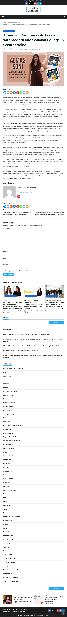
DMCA (25, 609)
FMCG (5, 452)
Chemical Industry (9, 403)
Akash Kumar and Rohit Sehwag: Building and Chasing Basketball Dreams (27, 334)
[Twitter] (8, 92)
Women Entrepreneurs (9, 30)
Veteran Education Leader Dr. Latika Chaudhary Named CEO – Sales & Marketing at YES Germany (33, 304)
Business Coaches (9, 395)
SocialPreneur (8, 535)
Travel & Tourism (9, 562)
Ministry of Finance (9, 490)
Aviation (6, 380)
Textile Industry (8, 551)
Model (5, 494)
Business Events (8, 399)
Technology (7, 547)
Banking (6, 384)
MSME (5, 497)
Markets (6, 486)
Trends (5, 566)
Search (5, 318)
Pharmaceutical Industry (11, 516)
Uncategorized (8, 573)
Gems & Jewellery (9, 456)
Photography (7, 520)
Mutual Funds (7, 505)
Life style (6, 482)
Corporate (6, 410)
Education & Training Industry (13, 425)
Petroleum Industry (9, 513)
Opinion (5, 509)
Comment (6, 228)
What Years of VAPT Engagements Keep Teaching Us (20, 350)
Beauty (5, 387)
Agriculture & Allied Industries (13, 368)
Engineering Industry (10, 437)
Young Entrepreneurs (10, 581)
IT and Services (8, 478)
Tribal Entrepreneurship (11, 570)
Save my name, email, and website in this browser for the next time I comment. (27, 271)
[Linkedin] (14, 92)
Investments (7, 471)
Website (5, 264)
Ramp (5, 528)
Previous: (17, 212)
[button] (3, 17)
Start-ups (6, 543)
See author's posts (26, 192)
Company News (8, 406)
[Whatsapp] (20, 92)
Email (5, 258)
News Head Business (11, 49)
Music (5, 501)
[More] (27, 92)
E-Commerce (7, 418)
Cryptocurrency (8, 414)
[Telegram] (24, 92)
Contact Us (19, 609)
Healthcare (7, 459)
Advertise (11, 609)
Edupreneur (7, 429)
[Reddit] (11, 92)
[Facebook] (4, 92)
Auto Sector (7, 376)
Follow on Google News (18, 611)
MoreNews (39, 615)
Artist (5, 372)
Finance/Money (8, 448)
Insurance (6, 467)
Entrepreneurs (8, 444)
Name (5, 252)
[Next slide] (63, 596)
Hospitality (6, 463)
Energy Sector (8, 433)
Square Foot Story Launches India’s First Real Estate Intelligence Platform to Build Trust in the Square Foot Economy (12, 304)
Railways (6, 524)
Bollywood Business (10, 391)
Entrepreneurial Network (11, 441)
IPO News (6, 475)
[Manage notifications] (63, 613)
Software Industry (9, 539)
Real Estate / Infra (9, 532)
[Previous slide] (60, 596)
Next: (49, 212)
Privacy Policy (6, 611)
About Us (5, 609)
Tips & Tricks (7, 554)
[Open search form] (64, 17)
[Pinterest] (17, 92)
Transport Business (9, 558)
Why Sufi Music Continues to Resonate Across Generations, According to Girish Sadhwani (33, 346)
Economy (6, 422)
